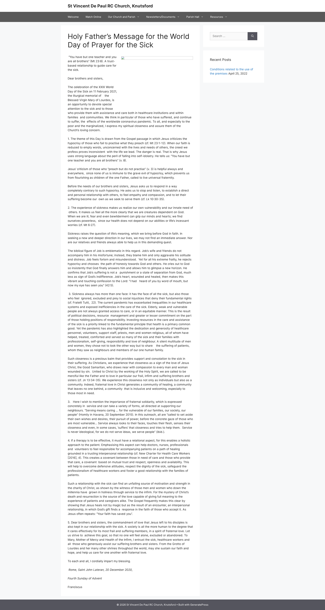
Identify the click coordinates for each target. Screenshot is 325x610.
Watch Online (93, 16)
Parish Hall (192, 16)
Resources (216, 16)
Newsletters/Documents (160, 16)
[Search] (252, 36)
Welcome (73, 16)
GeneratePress (199, 604)
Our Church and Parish (121, 16)
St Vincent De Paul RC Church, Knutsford (110, 5)
